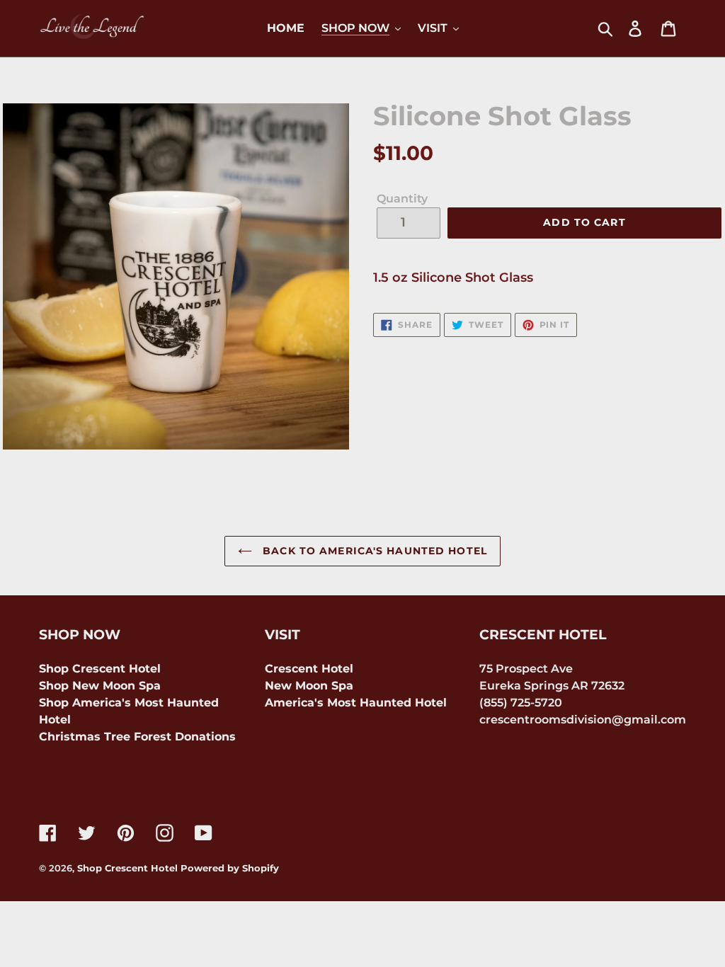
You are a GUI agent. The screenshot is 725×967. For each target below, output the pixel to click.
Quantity (402, 198)
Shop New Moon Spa (100, 685)
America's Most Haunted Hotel (356, 702)
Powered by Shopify (230, 868)
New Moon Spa (309, 685)
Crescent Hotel (309, 668)
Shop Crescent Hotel (100, 668)
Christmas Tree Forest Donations (137, 736)
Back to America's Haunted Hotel (373, 550)
